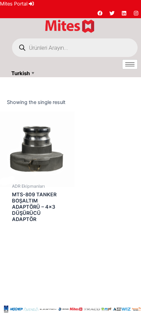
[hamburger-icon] (130, 64)
